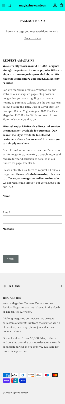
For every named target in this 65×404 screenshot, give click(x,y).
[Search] (11, 5)
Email (6, 212)
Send (10, 259)
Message (8, 228)
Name (6, 196)
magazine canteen (19, 392)
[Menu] (3, 5)
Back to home (32, 38)
